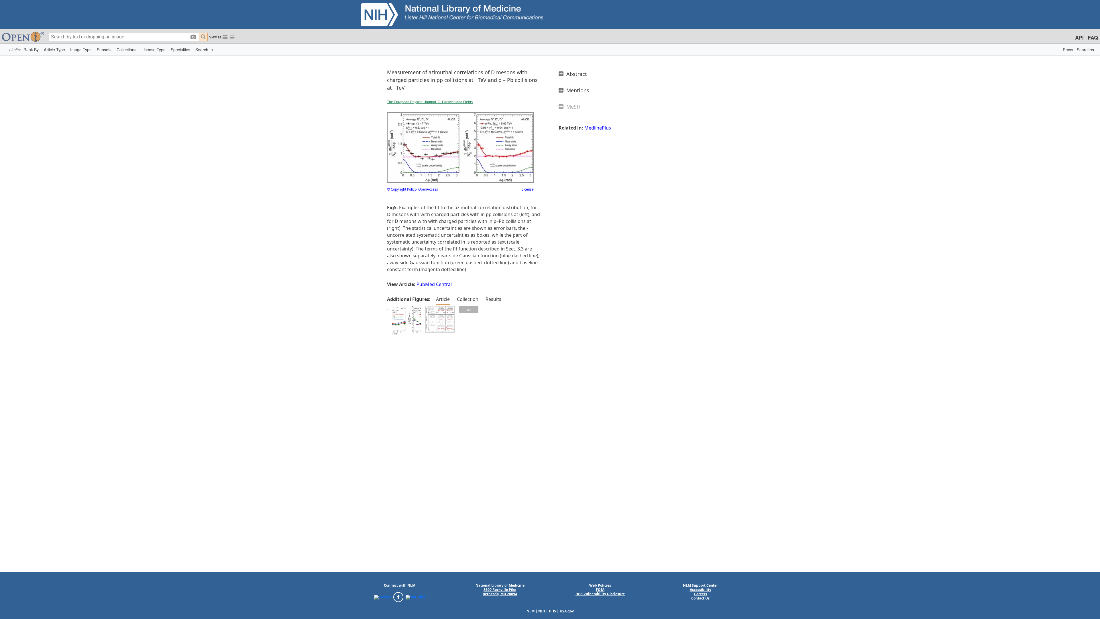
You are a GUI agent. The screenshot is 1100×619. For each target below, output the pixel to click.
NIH (541, 611)
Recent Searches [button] (1078, 49)
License (528, 189)
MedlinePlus (597, 128)
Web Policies (600, 585)
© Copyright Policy (401, 189)
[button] (31, 50)
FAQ (1093, 37)
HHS (552, 611)
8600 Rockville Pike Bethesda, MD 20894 (500, 591)
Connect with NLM (399, 585)
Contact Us (700, 598)
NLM (531, 611)
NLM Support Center (700, 585)
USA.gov (567, 611)
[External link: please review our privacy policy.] (382, 596)
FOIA (600, 589)
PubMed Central (434, 284)
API (1079, 37)
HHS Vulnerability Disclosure (600, 593)
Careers (700, 593)
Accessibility (700, 589)
